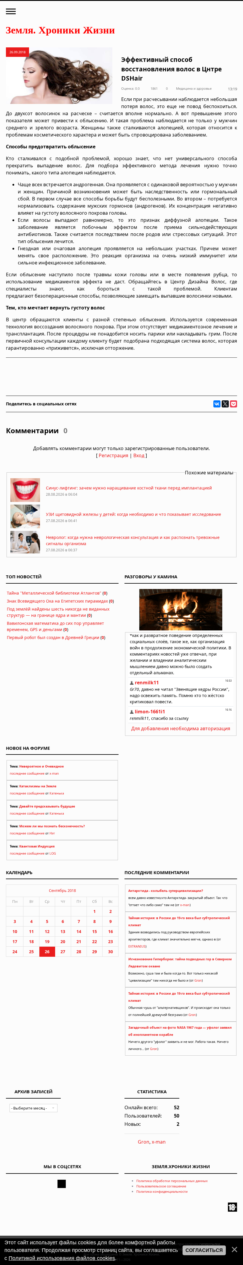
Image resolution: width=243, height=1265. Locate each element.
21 (78, 941)
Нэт (52, 833)
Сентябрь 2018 (62, 890)
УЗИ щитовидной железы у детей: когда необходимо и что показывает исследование (133, 514)
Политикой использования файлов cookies (62, 1258)
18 (31, 941)
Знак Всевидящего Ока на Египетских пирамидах (57, 601)
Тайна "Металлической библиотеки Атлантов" (54, 593)
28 (78, 951)
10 (14, 931)
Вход (138, 455)
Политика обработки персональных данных (172, 1181)
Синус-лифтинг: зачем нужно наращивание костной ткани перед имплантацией (129, 488)
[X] (225, 403)
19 (47, 941)
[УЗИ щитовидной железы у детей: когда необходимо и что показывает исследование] (25, 526)
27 (62, 951)
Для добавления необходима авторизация (180, 728)
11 (31, 931)
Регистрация (113, 455)
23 (110, 941)
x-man (54, 773)
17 (14, 941)
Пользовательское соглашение (161, 1186)
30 (110, 951)
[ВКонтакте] (216, 403)
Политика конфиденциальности (162, 1191)
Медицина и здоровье (194, 88)
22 (94, 941)
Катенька (56, 793)
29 (94, 951)
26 (47, 951)
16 (110, 931)
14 (78, 931)
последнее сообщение (27, 773)
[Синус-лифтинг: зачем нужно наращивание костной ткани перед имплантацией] (25, 500)
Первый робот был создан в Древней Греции (53, 637)
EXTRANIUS (137, 946)
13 (62, 931)
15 (94, 931)
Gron (198, 980)
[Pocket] (233, 403)
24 (14, 951)
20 (62, 941)
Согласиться (204, 1250)
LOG (52, 853)
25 (31, 951)
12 (47, 931)
